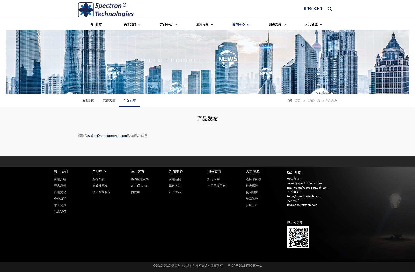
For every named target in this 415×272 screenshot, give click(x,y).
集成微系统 (99, 185)
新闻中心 (314, 100)
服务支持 (214, 171)
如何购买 (214, 179)
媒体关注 (109, 100)
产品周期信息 (217, 185)
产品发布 (130, 100)
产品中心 (99, 171)
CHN (318, 8)
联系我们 (60, 211)
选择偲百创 (253, 179)
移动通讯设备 (140, 179)
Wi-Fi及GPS (139, 185)
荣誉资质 (60, 205)
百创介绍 (60, 179)
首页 (297, 100)
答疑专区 (252, 205)
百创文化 (60, 192)
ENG (308, 8)
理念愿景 (60, 185)
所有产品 (98, 179)
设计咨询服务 (101, 192)
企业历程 (60, 198)
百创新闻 (88, 100)
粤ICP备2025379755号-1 (245, 265)
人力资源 (253, 171)
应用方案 (138, 171)
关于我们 (61, 171)
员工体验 (252, 198)
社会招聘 (252, 185)
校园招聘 (252, 192)
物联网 (135, 192)
